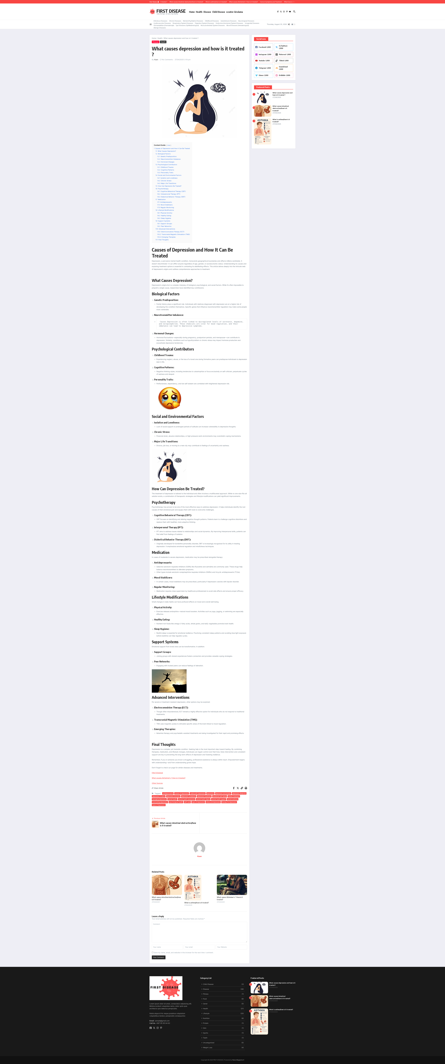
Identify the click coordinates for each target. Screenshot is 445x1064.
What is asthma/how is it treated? (196, 903)
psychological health (176, 802)
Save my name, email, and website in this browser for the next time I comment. (183, 953)
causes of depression (181, 793)
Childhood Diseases (212, 21)
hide (168, 145)
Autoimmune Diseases (229, 21)
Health (199, 11)
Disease (207, 11)
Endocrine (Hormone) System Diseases (229, 23)
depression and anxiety (223, 793)
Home (192, 11)
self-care (187, 802)
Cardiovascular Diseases (162, 23)
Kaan (156, 60)
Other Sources (157, 783)
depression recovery (173, 796)
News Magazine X (238, 1060)
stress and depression (213, 802)
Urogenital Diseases (252, 23)
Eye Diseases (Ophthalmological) (187, 25)
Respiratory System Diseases (183, 23)
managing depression (159, 799)
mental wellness (232, 799)
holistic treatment (233, 796)
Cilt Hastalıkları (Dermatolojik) (164, 25)
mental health (172, 799)
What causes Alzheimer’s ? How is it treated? (168, 778)
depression (210, 793)
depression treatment (204, 796)
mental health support (219, 799)
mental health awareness (186, 799)
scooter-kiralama (234, 11)
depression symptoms (189, 796)
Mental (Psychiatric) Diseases (193, 21)
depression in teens (158, 796)
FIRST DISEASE (171, 11)
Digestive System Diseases (204, 23)
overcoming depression (159, 802)
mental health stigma (203, 799)
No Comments (167, 60)
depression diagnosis (239, 793)
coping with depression (197, 793)
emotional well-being (219, 796)
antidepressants (168, 793)
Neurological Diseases (246, 21)
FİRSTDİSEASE (157, 773)
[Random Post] (289, 24)
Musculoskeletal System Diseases (213, 25)
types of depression (158, 805)
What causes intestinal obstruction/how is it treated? (281, 108)
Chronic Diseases (175, 21)
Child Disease (218, 11)
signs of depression (198, 802)
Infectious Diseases (160, 21)
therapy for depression (229, 802)
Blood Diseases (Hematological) (238, 25)
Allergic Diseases (160, 28)
